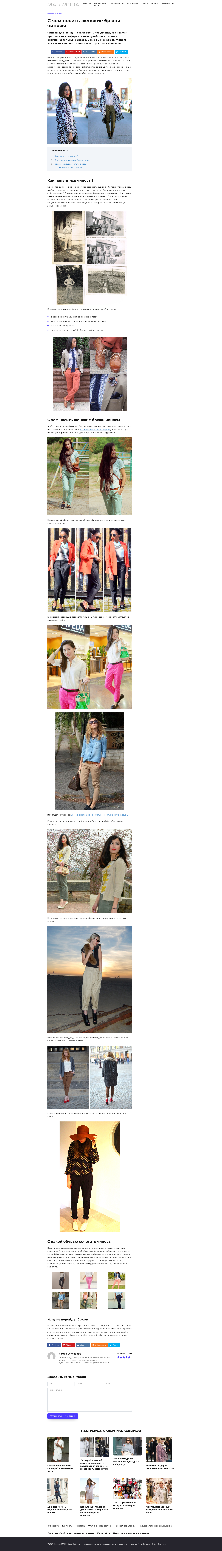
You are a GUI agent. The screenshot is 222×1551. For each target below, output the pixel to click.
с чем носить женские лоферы (95, 429)
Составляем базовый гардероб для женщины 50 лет (159, 1509)
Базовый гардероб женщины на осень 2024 (160, 1467)
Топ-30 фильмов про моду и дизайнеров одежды (124, 1505)
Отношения (132, 3)
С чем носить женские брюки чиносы (72, 160)
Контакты (67, 1526)
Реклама (80, 1526)
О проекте (53, 1526)
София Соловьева (70, 1353)
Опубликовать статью (99, 1526)
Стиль (145, 3)
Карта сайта (103, 1533)
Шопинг (155, 3)
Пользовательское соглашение (155, 1526)
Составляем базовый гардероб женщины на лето (60, 1468)
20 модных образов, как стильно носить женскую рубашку (99, 815)
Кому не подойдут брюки (70, 167)
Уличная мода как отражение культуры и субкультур (126, 1461)
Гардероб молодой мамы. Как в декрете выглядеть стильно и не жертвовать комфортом (94, 1464)
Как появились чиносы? (66, 156)
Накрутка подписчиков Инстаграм (131, 1533)
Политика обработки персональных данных (71, 1533)
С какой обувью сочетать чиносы (70, 164)
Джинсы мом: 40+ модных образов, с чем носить (60, 1510)
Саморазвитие (117, 3)
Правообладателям (125, 1526)
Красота (166, 3)
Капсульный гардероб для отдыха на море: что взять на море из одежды (94, 1510)
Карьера (87, 3)
